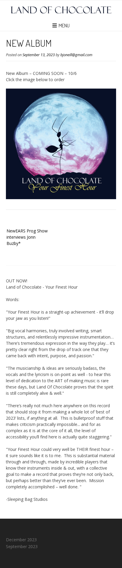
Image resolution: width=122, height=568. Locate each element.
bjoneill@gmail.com (76, 54)
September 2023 (22, 546)
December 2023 (21, 539)
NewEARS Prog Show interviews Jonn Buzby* (27, 237)
